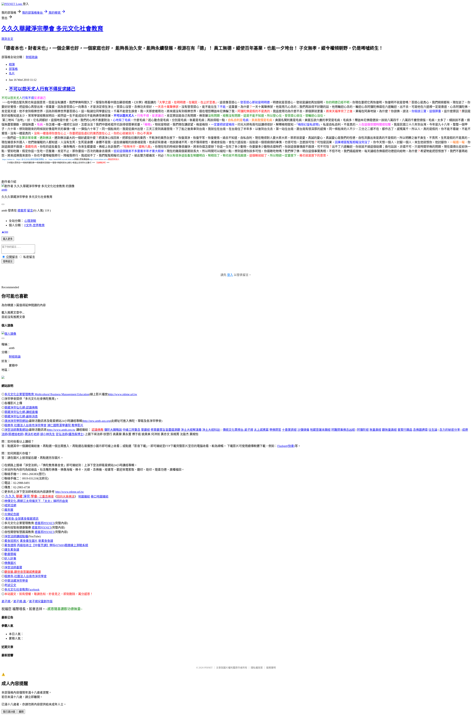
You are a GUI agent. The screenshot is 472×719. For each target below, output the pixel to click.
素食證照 (10, 545)
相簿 (12, 64)
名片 (12, 73)
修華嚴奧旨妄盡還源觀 (165, 429)
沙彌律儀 (303, 429)
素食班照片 (11, 540)
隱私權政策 (257, 667)
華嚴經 (145, 429)
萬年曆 (8, 509)
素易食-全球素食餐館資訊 (22, 518)
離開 (21, 711)
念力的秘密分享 (449, 429)
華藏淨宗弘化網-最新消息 (21, 416)
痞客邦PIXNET (44, 523)
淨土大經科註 (211, 429)
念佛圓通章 (420, 429)
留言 (30, 210)
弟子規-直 (19, 601)
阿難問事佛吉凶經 (343, 429)
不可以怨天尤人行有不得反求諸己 (42, 89)
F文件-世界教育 (34, 225)
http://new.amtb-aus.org (96, 420)
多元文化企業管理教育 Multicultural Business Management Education (46, 394)
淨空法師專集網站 (16, 429)
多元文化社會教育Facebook (21, 589)
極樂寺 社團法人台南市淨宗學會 (25, 425)
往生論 (432, 429)
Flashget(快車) (286, 446)
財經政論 (32, 57)
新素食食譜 (45, 540)
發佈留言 (8, 261)
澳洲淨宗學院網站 (16, 420)
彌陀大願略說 (113, 429)
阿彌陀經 (363, 429)
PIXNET (208, 667)
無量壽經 (375, 429)
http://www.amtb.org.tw (61, 429)
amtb (4, 189)
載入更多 (8, 239)
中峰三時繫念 (131, 429)
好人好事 (10, 558)
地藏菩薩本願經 (320, 429)
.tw (45, 159)
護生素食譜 (11, 549)
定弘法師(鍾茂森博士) (70, 434)
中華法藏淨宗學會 (16, 580)
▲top (4, 231)
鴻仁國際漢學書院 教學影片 (65, 425)
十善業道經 (289, 429)
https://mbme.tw (8, 159)
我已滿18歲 (9, 711)
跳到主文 (7, 38)
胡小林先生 (47, 434)
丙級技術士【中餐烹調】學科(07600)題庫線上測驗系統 (52, 545)
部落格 (13, 68)
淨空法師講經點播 (16, 536)
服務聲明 (271, 667)
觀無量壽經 (389, 429)
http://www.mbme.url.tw (123, 394)
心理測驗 (30, 220)
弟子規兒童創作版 (41, 601)
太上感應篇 (261, 429)
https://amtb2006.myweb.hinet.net (61, 159)
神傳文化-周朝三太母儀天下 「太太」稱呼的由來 (36, 501)
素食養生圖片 (29, 540)
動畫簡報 (10, 554)
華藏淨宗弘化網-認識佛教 (21, 407)
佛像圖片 (10, 563)
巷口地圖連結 (99, 496)
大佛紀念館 (11, 514)
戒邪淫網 (10, 505)
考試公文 (10, 585)
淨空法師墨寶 (13, 567)
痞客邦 (22, 210)
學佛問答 (275, 429)
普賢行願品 (405, 429)
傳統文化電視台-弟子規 (238, 429)
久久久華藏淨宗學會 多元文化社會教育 (52, 28)
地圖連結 (84, 496)
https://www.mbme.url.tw (98, 159)
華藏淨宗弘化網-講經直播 (21, 412)
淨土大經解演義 (191, 429)
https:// (28, 159)
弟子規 (5, 601)
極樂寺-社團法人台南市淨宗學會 (25, 576)
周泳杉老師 (32, 434)
